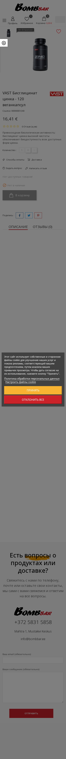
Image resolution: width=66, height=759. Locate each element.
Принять (33, 390)
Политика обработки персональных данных (32, 378)
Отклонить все (33, 400)
